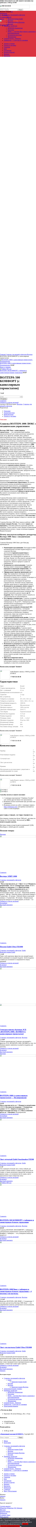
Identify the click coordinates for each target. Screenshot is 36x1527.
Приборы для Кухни (10, 1390)
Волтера (10, 20)
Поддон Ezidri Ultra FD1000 (11, 947)
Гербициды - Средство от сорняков (15, 1404)
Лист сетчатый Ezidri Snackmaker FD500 (17, 1159)
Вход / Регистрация (10, 1491)
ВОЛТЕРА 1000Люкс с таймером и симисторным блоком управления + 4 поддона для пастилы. (16, 1291)
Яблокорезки (12, 37)
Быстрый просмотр (6, 905)
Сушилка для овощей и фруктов (16, 354)
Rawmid (10, 24)
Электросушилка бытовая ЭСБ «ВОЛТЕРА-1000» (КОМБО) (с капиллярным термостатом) (13, 1032)
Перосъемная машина (11, 1406)
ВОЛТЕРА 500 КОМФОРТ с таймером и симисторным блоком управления (17, 1221)
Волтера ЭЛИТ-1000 (8, 876)
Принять (25, 1524)
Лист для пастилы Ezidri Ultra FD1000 (16, 1347)
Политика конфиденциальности (10, 1526)
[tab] (20, 411)
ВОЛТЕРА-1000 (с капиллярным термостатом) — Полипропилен (13, 1097)
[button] (3, 965)
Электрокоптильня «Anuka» (13, 1389)
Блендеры (11, 30)
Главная (3, 354)
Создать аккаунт (5, 1506)
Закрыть (2, 1370)
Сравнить (7, 1489)
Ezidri (9, 17)
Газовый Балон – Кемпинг (12, 1403)
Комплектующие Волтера (16, 22)
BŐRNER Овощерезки (15, 28)
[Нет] (20, 1526)
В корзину (4, 399)
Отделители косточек (15, 35)
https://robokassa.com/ (10, 807)
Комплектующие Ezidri (15, 19)
